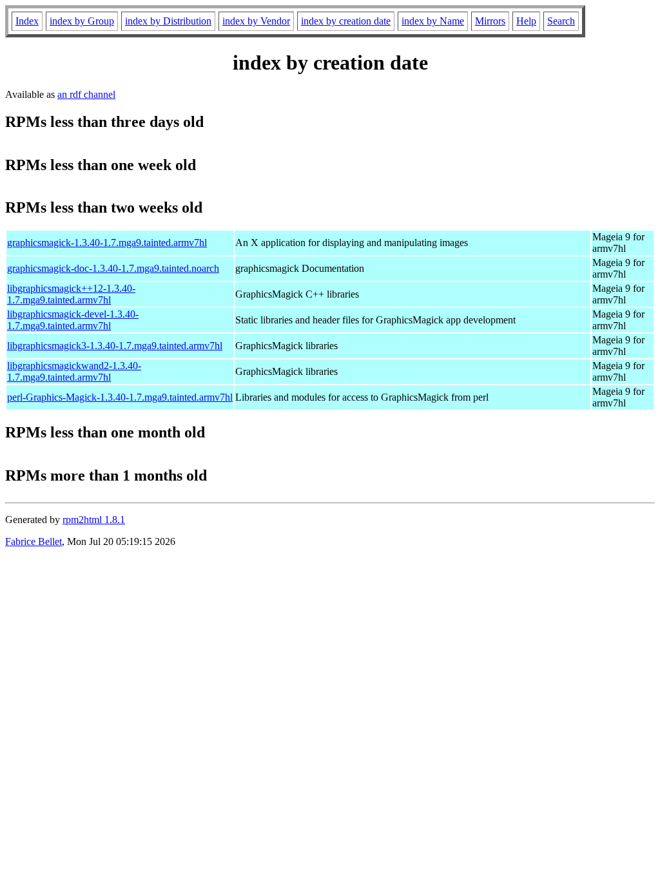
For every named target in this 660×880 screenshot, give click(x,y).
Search (561, 20)
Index (27, 20)
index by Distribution (168, 20)
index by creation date (346, 20)
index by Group (82, 20)
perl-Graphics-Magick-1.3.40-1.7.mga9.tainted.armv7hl (120, 397)
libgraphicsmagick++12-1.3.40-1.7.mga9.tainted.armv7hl (71, 294)
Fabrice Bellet (33, 541)
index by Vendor (256, 20)
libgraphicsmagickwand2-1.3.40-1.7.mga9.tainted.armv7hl (74, 371)
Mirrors (490, 20)
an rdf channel (86, 94)
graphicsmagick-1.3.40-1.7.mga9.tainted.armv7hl (107, 242)
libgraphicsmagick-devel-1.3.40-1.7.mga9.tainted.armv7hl (73, 320)
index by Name (433, 20)
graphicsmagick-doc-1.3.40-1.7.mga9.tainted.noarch (113, 268)
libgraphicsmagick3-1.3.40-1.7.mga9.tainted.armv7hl (114, 345)
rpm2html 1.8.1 (94, 519)
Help (526, 20)
